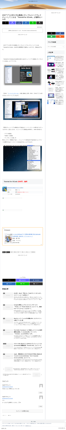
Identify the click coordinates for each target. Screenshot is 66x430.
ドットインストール (13, 93)
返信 (41, 392)
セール (24, 252)
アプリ (8, 252)
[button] (39, 22)
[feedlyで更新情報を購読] (51, 36)
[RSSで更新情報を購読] (60, 36)
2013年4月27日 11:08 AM (7, 386)
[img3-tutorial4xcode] (22, 158)
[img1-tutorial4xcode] (22, 75)
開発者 (34, 252)
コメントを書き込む (22, 411)
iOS (12, 252)
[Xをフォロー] (51, 33)
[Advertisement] (22, 39)
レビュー (29, 252)
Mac (4, 252)
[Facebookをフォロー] (60, 33)
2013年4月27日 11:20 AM (7, 398)
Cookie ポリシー (28, 425)
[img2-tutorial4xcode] (22, 109)
